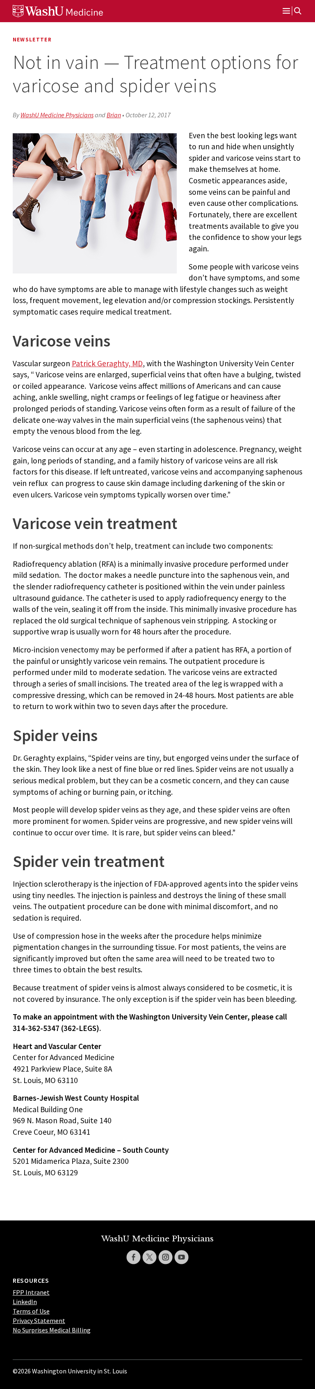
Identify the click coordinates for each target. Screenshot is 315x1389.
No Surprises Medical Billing (52, 1330)
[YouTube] (181, 1257)
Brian (114, 115)
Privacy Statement (39, 1320)
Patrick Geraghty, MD (107, 363)
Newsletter (32, 39)
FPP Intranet (31, 1292)
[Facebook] (133, 1257)
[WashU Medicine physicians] (70, 11)
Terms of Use (31, 1311)
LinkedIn (25, 1302)
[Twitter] (149, 1257)
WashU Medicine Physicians (57, 115)
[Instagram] (165, 1257)
